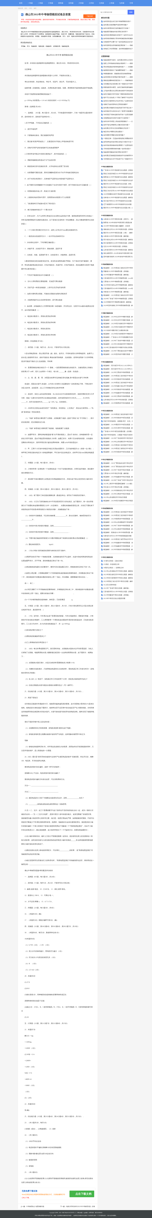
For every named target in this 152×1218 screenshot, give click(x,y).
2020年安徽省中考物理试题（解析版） (116, 275)
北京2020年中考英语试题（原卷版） (115, 246)
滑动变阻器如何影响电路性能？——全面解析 (118, 67)
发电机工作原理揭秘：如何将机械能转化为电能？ (120, 49)
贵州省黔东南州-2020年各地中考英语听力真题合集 (120, 256)
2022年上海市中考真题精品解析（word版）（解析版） (122, 483)
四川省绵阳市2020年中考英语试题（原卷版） (119, 243)
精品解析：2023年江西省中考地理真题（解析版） (120, 396)
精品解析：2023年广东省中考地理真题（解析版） (120, 525)
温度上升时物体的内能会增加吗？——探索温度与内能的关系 (124, 63)
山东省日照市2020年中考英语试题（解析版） (119, 250)
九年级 (121, 3)
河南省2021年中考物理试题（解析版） (116, 292)
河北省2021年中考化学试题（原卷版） (116, 487)
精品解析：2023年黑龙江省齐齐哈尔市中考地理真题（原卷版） (125, 539)
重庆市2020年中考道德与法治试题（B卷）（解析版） (121, 184)
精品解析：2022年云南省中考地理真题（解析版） (120, 529)
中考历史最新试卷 (107, 411)
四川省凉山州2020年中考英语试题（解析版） (119, 239)
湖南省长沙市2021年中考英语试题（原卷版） (119, 229)
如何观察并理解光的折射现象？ (114, 135)
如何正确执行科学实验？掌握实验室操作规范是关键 (121, 94)
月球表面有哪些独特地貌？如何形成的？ (117, 149)
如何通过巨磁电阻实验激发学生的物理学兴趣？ (119, 155)
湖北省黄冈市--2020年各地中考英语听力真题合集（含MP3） (124, 253)
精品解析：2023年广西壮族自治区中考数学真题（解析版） (123, 351)
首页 (20, 3)
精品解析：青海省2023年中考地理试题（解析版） (120, 532)
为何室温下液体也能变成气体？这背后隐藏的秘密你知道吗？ (124, 114)
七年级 (101, 3)
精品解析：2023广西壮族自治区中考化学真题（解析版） (122, 466)
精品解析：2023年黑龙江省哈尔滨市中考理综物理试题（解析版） (126, 268)
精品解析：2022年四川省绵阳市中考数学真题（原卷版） (122, 334)
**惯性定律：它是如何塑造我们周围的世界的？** (120, 138)
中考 (131, 3)
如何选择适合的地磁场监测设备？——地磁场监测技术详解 (123, 45)
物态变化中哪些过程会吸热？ (113, 131)
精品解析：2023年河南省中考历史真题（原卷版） (120, 418)
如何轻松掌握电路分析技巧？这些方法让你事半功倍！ (122, 35)
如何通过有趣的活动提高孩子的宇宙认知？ (118, 108)
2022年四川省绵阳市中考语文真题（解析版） (119, 578)
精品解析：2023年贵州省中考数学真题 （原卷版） (120, 354)
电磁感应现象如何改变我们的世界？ (115, 31)
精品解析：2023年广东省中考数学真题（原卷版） (120, 340)
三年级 (50, 3)
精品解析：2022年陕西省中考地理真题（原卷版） (120, 519)
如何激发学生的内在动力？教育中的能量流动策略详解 (122, 111)
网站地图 (79, 1212)
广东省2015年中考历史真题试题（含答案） (118, 431)
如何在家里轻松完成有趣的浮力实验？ (116, 28)
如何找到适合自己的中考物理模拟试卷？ (117, 21)
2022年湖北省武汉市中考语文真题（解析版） (119, 574)
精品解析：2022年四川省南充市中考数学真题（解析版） (122, 323)
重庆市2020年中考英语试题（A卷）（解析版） (119, 233)
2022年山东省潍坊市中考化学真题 (115, 497)
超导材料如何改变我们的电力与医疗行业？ (118, 142)
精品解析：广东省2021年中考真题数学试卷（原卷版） (122, 337)
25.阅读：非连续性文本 (111, 564)
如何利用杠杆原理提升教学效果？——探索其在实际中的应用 (124, 77)
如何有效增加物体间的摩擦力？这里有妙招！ (118, 145)
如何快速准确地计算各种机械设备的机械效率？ (119, 38)
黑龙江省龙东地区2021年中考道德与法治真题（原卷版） (122, 180)
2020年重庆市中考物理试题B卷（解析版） (118, 302)
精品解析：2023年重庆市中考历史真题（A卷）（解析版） (123, 424)
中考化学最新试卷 (107, 459)
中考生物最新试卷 (107, 362)
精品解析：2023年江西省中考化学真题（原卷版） (120, 494)
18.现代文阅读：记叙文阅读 (113, 561)
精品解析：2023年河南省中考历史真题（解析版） (120, 452)
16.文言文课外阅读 (109, 585)
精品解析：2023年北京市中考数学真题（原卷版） (120, 320)
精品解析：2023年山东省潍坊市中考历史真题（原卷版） (122, 441)
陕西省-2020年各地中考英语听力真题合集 (117, 222)
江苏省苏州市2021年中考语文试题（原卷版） (119, 591)
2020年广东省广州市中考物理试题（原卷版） (119, 298)
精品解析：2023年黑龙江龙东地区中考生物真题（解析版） (123, 376)
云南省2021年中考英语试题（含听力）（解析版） (120, 219)
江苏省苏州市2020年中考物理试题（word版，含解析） (122, 278)
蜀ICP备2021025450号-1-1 (69, 1212)
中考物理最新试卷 (107, 264)
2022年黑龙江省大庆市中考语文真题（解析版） (119, 581)
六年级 (81, 3)
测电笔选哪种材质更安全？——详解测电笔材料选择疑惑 (122, 80)
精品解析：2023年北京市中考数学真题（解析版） (120, 317)
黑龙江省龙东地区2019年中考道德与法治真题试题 (120, 187)
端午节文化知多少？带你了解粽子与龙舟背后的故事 (121, 97)
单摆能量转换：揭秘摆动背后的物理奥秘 (117, 73)
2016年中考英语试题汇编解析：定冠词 (116, 226)
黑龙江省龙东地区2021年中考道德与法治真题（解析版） (122, 173)
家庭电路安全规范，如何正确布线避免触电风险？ (120, 87)
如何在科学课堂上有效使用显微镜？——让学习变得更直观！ (124, 121)
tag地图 (86, 1212)
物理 (35, 8)
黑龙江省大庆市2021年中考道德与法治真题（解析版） (122, 191)
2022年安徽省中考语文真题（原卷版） (116, 595)
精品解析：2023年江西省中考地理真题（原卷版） (120, 372)
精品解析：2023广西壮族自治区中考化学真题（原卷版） (122, 463)
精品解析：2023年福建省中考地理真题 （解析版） (120, 542)
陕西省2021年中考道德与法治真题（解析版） (119, 177)
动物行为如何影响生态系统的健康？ (115, 104)
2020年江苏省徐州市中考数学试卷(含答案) (118, 347)
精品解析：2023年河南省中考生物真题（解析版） (120, 389)
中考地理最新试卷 (107, 508)
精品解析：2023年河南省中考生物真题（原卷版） (120, 379)
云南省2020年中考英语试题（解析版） (116, 236)
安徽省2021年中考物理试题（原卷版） (116, 271)
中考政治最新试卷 (107, 166)
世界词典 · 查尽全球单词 (95, 1212)
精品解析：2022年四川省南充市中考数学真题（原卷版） (122, 327)
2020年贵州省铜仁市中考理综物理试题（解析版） (120, 305)
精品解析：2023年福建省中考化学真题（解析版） (120, 477)
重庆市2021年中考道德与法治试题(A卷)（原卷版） (120, 208)
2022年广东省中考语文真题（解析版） (116, 588)
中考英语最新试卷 (107, 215)
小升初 (91, 3)
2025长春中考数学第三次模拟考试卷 (115, 330)
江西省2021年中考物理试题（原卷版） (116, 281)
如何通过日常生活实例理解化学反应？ (116, 128)
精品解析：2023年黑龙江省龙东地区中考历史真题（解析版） (124, 414)
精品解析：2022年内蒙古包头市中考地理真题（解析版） (122, 386)
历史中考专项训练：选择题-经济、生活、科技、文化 (121, 421)
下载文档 (89, 16)
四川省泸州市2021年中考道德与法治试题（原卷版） (121, 201)
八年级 (111, 3)
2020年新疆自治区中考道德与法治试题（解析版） (120, 194)
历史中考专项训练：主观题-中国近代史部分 (118, 435)
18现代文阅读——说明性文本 (113, 568)
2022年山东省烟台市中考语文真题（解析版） (119, 571)
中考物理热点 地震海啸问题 (35, 1206)
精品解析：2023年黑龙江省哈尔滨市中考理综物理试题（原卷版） (126, 295)
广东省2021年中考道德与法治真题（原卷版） (119, 170)
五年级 (70, 3)
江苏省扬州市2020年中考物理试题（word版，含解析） (122, 288)
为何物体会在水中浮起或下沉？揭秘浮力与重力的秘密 (122, 159)
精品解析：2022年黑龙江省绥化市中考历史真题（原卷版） (123, 448)
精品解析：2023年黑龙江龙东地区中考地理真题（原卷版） (123, 515)
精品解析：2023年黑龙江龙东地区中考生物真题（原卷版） (123, 382)
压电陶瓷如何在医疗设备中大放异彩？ (116, 118)
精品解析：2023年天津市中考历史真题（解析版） (120, 428)
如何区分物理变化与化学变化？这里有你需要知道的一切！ (123, 101)
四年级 (60, 3)
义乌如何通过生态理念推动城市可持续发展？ (118, 91)
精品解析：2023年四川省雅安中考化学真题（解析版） (122, 501)
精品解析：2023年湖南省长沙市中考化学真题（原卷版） (122, 490)
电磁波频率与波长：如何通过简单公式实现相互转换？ (122, 60)
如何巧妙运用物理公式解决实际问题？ (116, 125)
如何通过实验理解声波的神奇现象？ (115, 25)
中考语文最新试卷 (107, 557)
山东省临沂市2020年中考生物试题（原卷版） (119, 399)
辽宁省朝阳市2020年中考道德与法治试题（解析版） (121, 204)
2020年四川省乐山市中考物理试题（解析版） (119, 285)
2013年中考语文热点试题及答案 (114, 598)
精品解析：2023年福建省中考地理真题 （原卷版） (120, 546)
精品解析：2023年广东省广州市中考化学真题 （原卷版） (123, 480)
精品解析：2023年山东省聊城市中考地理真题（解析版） (122, 522)
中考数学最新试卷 (107, 313)
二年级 (40, 3)
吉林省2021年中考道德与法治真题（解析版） (119, 197)
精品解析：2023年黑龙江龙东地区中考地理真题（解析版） (123, 512)
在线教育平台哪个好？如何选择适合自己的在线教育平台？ (123, 42)
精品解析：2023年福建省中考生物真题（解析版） (120, 393)
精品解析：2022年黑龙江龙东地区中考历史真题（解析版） (123, 445)
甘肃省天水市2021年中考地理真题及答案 (117, 536)
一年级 (30, 3)
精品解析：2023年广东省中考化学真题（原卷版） (120, 470)
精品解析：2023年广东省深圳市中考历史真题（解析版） (122, 438)
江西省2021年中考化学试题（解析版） (116, 473)
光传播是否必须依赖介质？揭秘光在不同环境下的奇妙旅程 (123, 84)
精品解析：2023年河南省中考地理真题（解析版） (120, 549)
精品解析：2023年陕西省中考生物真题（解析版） (120, 403)
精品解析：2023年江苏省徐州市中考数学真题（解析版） (122, 344)
